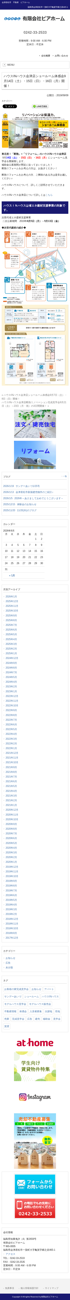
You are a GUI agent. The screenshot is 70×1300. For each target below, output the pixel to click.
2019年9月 (11, 881)
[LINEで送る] (40, 106)
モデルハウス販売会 (40, 1004)
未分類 (9, 967)
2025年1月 (11, 653)
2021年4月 (11, 791)
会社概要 (45, 56)
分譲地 (48, 1011)
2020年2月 (11, 857)
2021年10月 (12, 762)
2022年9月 (11, 710)
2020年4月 (11, 847)
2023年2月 (11, 686)
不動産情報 (10, 1011)
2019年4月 (11, 904)
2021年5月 (11, 786)
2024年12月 (12, 658)
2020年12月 (12, 809)
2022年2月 (11, 743)
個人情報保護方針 (29, 1288)
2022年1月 (11, 748)
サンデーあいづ (12, 996)
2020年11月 (12, 814)
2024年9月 (11, 663)
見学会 (56, 1018)
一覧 (65, 476)
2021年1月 (11, 805)
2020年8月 (11, 828)
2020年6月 (11, 838)
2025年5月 (11, 634)
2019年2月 (11, 914)
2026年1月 (11, 596)
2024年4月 (11, 681)
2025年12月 (12, 601)
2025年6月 (11, 629)
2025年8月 (11, 620)
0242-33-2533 (35, 32)
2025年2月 (11, 648)
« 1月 (12, 575)
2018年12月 (12, 919)
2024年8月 (11, 667)
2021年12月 (12, 753)
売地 (57, 1011)
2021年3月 (11, 795)
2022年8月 (11, 715)
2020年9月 (11, 824)
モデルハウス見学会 (15, 1004)
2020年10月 (12, 819)
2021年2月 (11, 800)
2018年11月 (12, 923)
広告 (8, 962)
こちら (49, 194)
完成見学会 (18, 1018)
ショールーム (31, 996)
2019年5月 (11, 900)
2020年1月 (11, 862)
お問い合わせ (61, 56)
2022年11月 (12, 700)
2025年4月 (11, 639)
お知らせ (10, 958)
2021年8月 (11, 772)
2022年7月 (11, 719)
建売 (37, 1018)
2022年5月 (11, 729)
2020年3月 (11, 852)
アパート (49, 989)
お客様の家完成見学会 (16, 989)
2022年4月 (11, 734)
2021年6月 (11, 781)
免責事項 (9, 1288)
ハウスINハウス (50, 996)
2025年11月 (12, 606)
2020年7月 (11, 833)
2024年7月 (11, 672)
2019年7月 (11, 890)
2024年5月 (11, 677)
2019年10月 (12, 876)
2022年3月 (11, 738)
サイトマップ (51, 1288)
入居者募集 (36, 1011)
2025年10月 (12, 610)
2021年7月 (11, 776)
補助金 (46, 1018)
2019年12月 (12, 866)
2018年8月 (11, 933)
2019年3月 (11, 909)
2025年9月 (11, 615)
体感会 (23, 1011)
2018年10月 (12, 928)
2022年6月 (11, 724)
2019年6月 (11, 895)
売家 (6, 1018)
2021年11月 (12, 757)
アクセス (10, 1254)
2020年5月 (11, 843)
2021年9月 (11, 767)
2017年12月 (12, 937)
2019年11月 (12, 871)
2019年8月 (11, 885)
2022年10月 (12, 705)
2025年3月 (11, 644)
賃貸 (6, 1026)
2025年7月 (11, 625)
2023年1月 (11, 691)
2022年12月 (12, 696)
